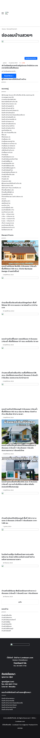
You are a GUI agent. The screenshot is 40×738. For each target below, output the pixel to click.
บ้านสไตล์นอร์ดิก (7, 163)
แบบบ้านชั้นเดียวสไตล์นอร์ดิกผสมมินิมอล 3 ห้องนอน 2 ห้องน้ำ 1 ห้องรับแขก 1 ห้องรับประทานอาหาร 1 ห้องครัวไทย (19, 448)
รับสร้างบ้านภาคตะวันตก (9, 707)
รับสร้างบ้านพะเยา (7, 121)
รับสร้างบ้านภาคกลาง (8, 104)
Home (4, 29)
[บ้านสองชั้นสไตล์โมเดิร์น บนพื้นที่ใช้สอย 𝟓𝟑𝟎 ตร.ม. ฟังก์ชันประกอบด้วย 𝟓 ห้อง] (20, 359)
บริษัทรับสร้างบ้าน (7, 150)
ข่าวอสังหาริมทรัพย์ (7, 99)
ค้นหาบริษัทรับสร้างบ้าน (8, 102)
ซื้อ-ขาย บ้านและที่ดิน (8, 133)
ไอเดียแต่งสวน (6, 230)
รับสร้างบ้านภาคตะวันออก (9, 110)
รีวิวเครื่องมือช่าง (7, 190)
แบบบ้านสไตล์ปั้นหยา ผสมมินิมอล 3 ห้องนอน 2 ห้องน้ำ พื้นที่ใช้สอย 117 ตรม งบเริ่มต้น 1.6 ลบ (20, 340)
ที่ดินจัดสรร (5, 137)
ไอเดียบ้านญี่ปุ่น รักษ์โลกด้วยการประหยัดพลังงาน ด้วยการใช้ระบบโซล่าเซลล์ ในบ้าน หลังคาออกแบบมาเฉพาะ (18, 557)
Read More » (9, 76)
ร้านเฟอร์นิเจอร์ (6, 194)
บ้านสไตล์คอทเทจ (7, 157)
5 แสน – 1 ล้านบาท (7, 221)
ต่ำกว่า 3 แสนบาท (7, 223)
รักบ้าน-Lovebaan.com (23, 657)
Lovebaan (15, 725)
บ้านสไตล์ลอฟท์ (6, 170)
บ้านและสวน (5, 181)
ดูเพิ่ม (20, 602)
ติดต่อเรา (15, 660)
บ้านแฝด (4, 179)
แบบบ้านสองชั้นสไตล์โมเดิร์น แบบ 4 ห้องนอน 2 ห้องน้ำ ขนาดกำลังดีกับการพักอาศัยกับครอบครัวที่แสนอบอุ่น (19, 484)
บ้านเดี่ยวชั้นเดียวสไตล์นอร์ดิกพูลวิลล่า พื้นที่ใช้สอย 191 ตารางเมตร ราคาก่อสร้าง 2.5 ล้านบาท (19, 305)
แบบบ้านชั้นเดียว (6, 210)
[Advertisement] (22, 11)
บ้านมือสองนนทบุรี (7, 141)
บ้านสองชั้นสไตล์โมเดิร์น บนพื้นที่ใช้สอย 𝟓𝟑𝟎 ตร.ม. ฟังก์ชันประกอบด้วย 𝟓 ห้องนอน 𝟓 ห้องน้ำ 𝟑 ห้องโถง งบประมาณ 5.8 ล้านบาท (20, 375)
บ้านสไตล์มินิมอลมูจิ (7, 168)
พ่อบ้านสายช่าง (6, 185)
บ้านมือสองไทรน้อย (7, 148)
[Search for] (37, 14)
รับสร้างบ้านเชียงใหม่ (8, 124)
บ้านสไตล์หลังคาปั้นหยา (8, 172)
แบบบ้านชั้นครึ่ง (6, 208)
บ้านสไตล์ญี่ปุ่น (6, 161)
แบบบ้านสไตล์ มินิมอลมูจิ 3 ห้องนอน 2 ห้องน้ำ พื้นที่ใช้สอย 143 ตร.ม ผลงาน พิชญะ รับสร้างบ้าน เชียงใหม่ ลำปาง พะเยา (20, 411)
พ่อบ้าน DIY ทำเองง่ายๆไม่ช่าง (10, 188)
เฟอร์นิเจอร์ (5, 203)
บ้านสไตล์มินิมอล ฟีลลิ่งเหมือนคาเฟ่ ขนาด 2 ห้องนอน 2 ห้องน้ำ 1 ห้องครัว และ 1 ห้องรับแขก (20, 592)
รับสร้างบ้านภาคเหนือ (8, 119)
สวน (3, 199)
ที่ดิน (3, 135)
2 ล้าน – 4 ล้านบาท (7, 216)
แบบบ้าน (4, 205)
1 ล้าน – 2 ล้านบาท (7, 214)
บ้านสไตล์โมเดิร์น (7, 174)
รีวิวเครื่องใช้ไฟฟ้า (7, 192)
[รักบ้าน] (7, 13)
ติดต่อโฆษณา (23, 660)
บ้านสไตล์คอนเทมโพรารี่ (9, 159)
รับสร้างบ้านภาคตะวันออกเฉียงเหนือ (12, 115)
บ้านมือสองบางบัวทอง (8, 144)
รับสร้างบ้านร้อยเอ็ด (7, 117)
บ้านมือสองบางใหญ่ (7, 146)
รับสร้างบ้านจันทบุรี (7, 113)
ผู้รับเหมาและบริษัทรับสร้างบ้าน (10, 183)
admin (5, 63)
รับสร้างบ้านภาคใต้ (7, 126)
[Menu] (3, 14)
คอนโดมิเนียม (5, 130)
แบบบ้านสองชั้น (6, 225)
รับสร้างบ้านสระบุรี (7, 108)
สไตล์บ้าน (4, 201)
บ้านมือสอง (5, 139)
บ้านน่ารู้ (4, 155)
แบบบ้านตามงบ (6, 212)
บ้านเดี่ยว (4, 177)
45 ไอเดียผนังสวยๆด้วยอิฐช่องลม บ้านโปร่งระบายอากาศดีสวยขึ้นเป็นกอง (20, 66)
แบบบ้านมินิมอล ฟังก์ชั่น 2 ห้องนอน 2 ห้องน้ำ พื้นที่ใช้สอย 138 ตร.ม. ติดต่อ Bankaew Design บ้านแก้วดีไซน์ (19, 269)
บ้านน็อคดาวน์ (6, 152)
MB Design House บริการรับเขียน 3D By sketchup (17, 95)
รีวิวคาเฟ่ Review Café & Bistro (11, 197)
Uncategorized (6, 97)
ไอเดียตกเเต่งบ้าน (7, 227)
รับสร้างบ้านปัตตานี (7, 128)
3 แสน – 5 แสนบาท (7, 219)
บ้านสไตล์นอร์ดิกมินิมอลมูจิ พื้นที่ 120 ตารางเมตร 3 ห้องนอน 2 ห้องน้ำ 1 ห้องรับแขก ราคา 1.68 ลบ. (19, 520)
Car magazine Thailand (27, 725)
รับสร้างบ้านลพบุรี (7, 106)
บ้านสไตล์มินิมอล (7, 166)
